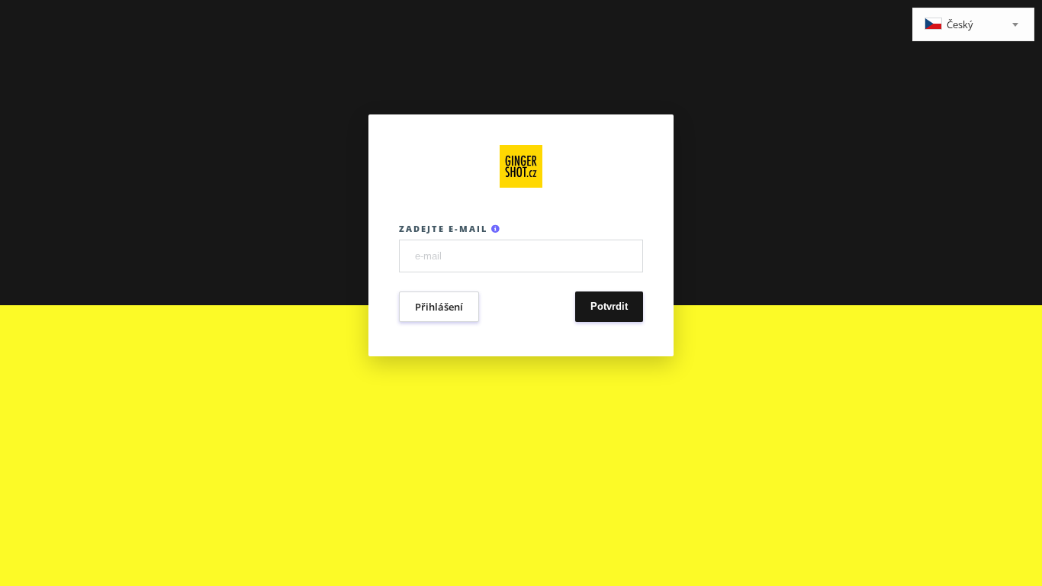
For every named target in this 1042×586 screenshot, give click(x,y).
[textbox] (973, 25)
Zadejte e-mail (445, 228)
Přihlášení (439, 307)
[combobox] (973, 24)
